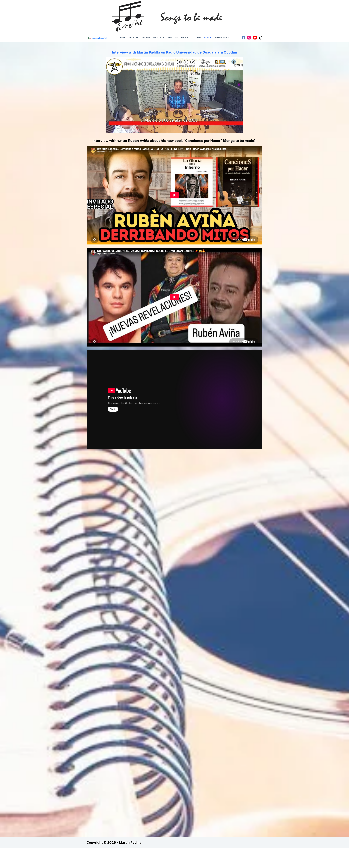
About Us (173, 37)
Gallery (196, 37)
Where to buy (222, 37)
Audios (184, 37)
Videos (207, 37)
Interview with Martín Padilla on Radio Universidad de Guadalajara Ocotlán (174, 52)
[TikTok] (260, 37)
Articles (133, 37)
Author (146, 37)
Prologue (158, 37)
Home (122, 37)
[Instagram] (249, 37)
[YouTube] (255, 37)
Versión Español (99, 38)
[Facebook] (243, 37)
